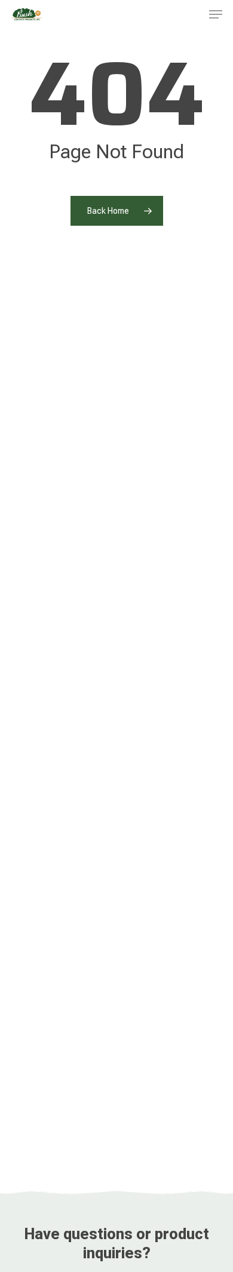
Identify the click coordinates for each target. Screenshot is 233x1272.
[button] (215, 14)
